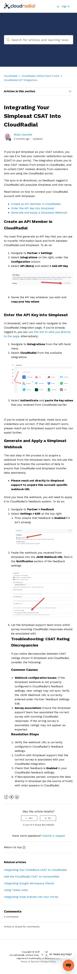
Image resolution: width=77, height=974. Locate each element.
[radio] (29, 818)
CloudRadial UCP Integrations (20, 80)
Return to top (13, 847)
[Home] (19, 8)
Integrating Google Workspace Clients (29, 883)
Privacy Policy (48, 961)
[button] (58, 6)
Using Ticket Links (16, 890)
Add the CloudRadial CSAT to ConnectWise (31, 876)
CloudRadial (10, 76)
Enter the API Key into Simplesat (32, 208)
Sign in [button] (66, 6)
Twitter (11, 797)
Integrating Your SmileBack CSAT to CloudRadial (35, 870)
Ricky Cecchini (23, 134)
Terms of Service (30, 961)
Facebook (6, 797)
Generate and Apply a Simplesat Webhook (39, 212)
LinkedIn (17, 797)
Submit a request (54, 835)
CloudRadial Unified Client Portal (40, 76)
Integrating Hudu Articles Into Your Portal (31, 897)
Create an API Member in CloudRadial (36, 204)
